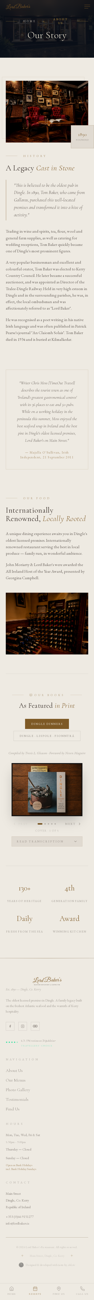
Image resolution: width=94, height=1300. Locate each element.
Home (29, 21)
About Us (14, 1070)
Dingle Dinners (47, 724)
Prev (23, 824)
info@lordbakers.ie (17, 1223)
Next (70, 824)
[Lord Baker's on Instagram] (22, 1026)
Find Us (13, 1109)
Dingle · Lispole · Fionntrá (47, 736)
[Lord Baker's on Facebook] (10, 1026)
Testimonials (17, 1099)
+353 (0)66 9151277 (20, 1216)
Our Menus (16, 1080)
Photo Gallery (18, 1089)
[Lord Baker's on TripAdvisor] (35, 1026)
